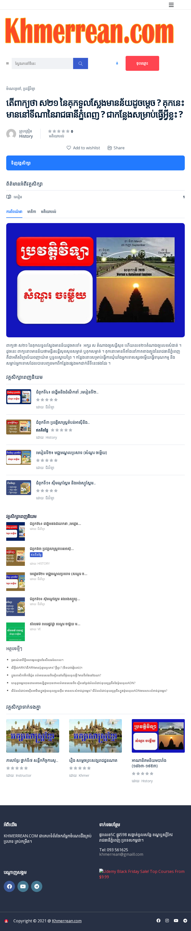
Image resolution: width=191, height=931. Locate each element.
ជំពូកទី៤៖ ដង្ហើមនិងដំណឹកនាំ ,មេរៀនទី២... (67, 392)
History (26, 136)
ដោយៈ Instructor (18, 775)
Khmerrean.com (67, 921)
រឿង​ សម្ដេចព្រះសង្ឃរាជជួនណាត (93, 760)
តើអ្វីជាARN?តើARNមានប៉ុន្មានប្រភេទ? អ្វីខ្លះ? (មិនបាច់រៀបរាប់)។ (46, 667)
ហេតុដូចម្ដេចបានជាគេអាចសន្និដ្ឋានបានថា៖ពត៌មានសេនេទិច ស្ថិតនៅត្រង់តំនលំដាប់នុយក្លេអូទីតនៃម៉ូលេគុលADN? (73, 683)
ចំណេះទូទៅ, (14, 88)
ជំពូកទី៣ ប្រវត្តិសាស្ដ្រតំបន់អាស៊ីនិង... (63, 422)
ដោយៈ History (142, 780)
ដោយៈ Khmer (79, 775)
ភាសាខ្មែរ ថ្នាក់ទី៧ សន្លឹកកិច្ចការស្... (32, 760)
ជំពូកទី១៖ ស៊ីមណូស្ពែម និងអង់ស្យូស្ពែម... (66, 483)
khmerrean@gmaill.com (121, 854)
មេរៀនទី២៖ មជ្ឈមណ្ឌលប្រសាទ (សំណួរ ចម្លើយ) (71, 452)
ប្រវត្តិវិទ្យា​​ (29, 88)
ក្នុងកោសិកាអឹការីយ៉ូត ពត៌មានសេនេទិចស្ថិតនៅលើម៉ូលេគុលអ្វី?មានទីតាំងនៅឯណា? (56, 675)
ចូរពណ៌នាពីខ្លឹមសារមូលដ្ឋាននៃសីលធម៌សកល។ (37, 660)
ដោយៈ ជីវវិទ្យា (45, 407)
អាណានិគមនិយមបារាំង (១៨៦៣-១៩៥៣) (149, 763)
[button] (171, 4)
